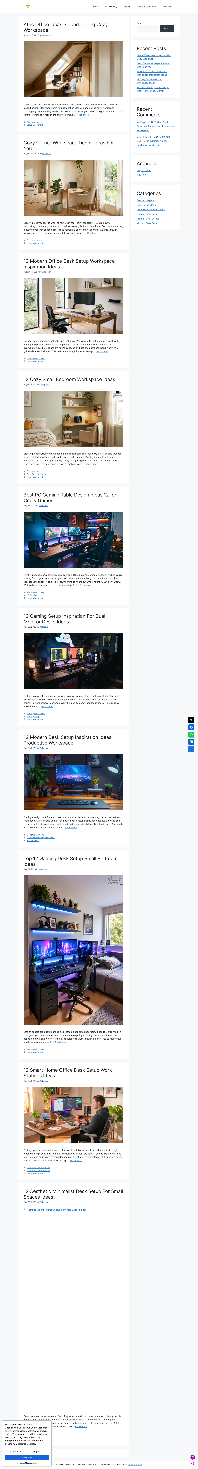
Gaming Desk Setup (36, 592)
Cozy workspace (34, 122)
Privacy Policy (110, 6)
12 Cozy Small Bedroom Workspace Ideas (69, 379)
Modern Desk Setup (36, 358)
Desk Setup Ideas (146, 205)
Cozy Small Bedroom (36, 474)
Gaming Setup (33, 716)
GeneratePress (135, 1464)
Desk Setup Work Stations (38, 1167)
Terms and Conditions (145, 6)
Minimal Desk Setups (148, 218)
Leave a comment (35, 125)
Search (140, 23)
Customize (16, 1451)
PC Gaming (32, 595)
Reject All (38, 1451)
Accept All (26, 1457)
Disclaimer (167, 6)
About (95, 6)
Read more (83, 114)
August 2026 (144, 170)
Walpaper (142, 122)
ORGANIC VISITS (146, 136)
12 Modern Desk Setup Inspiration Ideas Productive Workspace (67, 740)
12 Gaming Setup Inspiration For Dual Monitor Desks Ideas (64, 618)
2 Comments (33, 840)
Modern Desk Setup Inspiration (41, 837)
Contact (126, 6)
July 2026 (142, 175)
